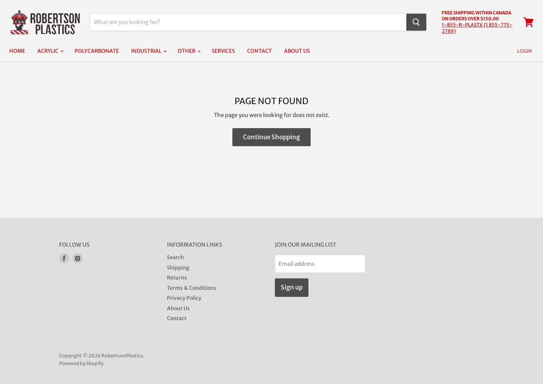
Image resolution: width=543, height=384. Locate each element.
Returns (177, 277)
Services (223, 51)
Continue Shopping (271, 137)
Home (17, 51)
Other (187, 51)
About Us (297, 51)
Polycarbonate (97, 51)
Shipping (178, 267)
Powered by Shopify (81, 363)
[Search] (416, 22)
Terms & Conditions (191, 288)
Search (175, 257)
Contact (259, 51)
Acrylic (48, 51)
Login (524, 51)
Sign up (292, 287)
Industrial (147, 51)
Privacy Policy (184, 298)
